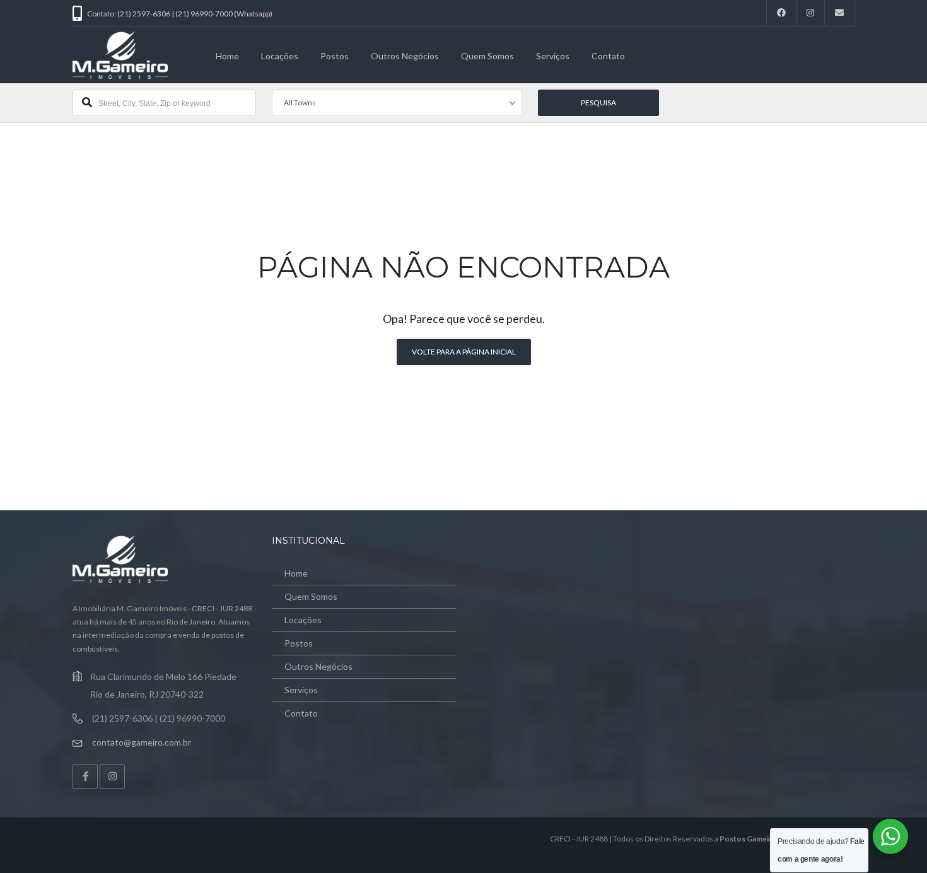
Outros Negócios (405, 55)
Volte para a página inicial (464, 351)
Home (227, 55)
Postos (334, 55)
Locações (279, 55)
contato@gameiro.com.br (141, 742)
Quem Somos (487, 55)
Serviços (552, 55)
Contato (608, 55)
